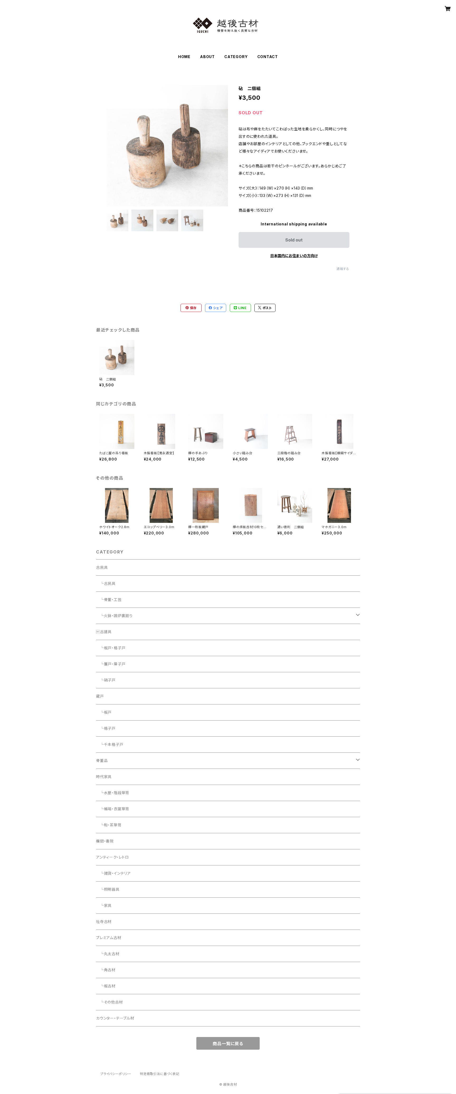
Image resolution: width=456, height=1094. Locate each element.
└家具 (104, 905)
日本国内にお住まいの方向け (294, 255)
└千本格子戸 (110, 744)
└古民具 (106, 583)
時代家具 (104, 776)
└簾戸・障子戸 (110, 664)
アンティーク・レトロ (112, 857)
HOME (184, 56)
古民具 (102, 567)
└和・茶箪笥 (109, 825)
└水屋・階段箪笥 (112, 792)
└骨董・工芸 (109, 599)
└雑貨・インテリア (113, 873)
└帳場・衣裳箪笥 (112, 809)
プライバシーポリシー (115, 1074)
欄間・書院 (105, 841)
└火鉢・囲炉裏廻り (114, 615)
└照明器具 (108, 889)
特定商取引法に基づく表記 (159, 1074)
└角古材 (106, 970)
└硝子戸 (106, 680)
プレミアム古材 (108, 937)
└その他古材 (109, 1002)
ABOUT (207, 56)
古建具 (104, 631)
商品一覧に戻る (228, 1043)
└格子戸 (106, 728)
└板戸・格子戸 (110, 648)
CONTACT (267, 56)
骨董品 (102, 760)
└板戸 (104, 712)
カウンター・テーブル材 (115, 1018)
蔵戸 (100, 696)
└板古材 (106, 986)
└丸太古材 (108, 953)
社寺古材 (104, 921)
